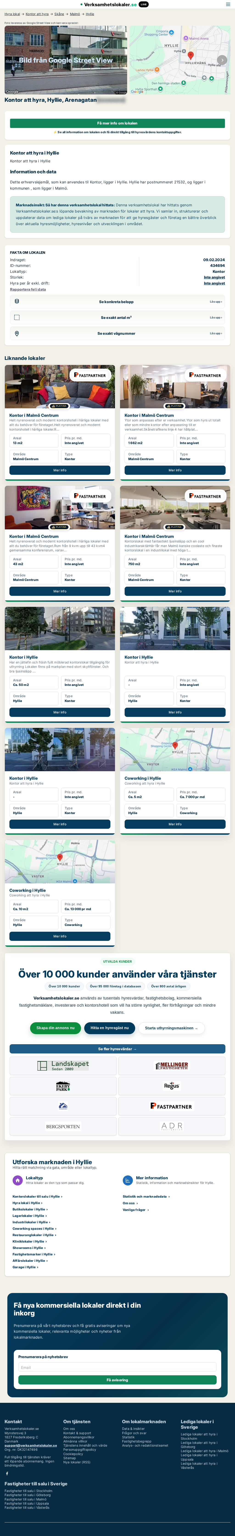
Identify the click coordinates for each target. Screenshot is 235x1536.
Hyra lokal (12, 14)
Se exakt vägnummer (116, 333)
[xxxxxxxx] (111, 100)
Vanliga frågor (134, 1210)
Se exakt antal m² (116, 317)
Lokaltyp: (18, 271)
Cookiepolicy (73, 1454)
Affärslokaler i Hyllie (29, 1261)
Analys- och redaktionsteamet (145, 1445)
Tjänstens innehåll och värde (85, 1445)
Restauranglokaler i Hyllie (33, 1235)
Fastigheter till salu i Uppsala (27, 1503)
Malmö (75, 14)
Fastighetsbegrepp (136, 1441)
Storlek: (17, 277)
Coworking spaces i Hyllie (33, 1228)
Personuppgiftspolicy (79, 1449)
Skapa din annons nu (55, 1028)
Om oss (129, 1203)
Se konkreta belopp (116, 301)
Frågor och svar (134, 1433)
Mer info (59, 470)
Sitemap (69, 1458)
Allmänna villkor (75, 1441)
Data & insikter (133, 1429)
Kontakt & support (77, 1433)
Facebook (7, 1473)
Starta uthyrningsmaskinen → (171, 1028)
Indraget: (18, 259)
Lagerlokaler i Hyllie (28, 1216)
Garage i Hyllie (24, 1267)
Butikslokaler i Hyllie (29, 1209)
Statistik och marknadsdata (145, 1196)
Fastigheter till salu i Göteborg (28, 1495)
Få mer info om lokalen (117, 123)
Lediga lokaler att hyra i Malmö (204, 1451)
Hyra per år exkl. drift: (30, 283)
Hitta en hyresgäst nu (110, 1028)
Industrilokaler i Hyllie (30, 1222)
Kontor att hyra (37, 14)
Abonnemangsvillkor (79, 1437)
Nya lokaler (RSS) (76, 1462)
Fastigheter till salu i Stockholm (29, 1491)
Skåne (59, 14)
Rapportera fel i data (28, 289)
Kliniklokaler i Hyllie (28, 1241)
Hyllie (90, 14)
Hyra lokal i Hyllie (26, 1203)
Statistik (128, 1437)
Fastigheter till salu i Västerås (27, 1507)
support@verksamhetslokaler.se (31, 1445)
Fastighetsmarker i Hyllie (33, 1254)
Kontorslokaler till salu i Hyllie (36, 1196)
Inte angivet (214, 277)
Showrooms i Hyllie (28, 1248)
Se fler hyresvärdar (117, 1049)
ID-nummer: (20, 265)
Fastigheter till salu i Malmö (25, 1499)
